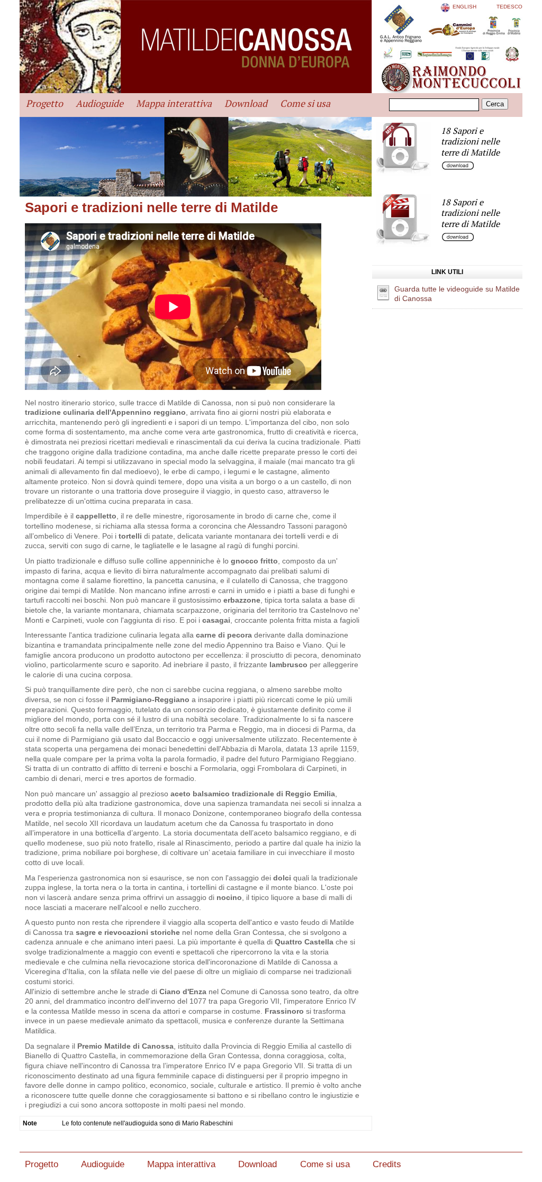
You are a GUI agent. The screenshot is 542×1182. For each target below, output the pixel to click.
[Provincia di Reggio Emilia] (488, 28)
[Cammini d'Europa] (449, 28)
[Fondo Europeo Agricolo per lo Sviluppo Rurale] (475, 52)
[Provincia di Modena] (512, 28)
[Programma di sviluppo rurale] (386, 52)
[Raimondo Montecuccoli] (451, 77)
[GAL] (402, 28)
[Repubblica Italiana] (510, 52)
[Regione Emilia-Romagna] (431, 52)
